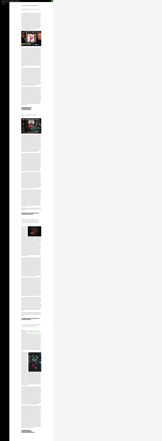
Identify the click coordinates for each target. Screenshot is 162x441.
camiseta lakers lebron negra (26, 318)
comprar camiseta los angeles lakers (27, 431)
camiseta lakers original (30, 9)
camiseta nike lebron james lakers (26, 319)
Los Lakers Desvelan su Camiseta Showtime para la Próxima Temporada (30, 221)
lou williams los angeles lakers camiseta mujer (28, 432)
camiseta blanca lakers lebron (36, 102)
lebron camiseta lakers (36, 149)
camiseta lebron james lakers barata (26, 107)
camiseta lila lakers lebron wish (26, 108)
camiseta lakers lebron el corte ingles (33, 411)
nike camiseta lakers (29, 115)
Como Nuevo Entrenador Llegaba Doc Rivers (30, 325)
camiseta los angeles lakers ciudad (26, 109)
